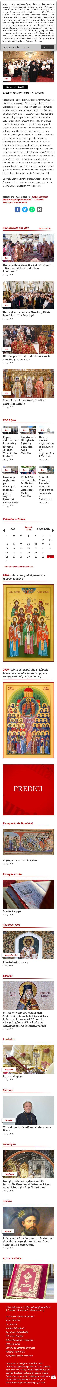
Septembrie (43, 529)
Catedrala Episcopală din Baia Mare (23, 201)
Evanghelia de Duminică (18, 823)
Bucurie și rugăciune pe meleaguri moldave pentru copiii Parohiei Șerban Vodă (10, 490)
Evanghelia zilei (12, 874)
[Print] (39, 209)
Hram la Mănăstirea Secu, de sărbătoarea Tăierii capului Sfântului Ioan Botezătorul (28, 268)
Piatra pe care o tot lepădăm (20, 860)
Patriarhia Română (15, 1336)
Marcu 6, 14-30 (12, 911)
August (28, 528)
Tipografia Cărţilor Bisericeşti (19, 1355)
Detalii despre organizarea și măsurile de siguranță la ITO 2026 (46, 447)
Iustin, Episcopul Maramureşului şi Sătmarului (25, 198)
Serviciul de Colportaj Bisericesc (20, 1347)
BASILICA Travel (13, 1343)
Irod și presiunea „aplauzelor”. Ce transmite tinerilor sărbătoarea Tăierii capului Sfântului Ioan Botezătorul (27, 1184)
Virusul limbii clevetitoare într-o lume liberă (27, 1129)
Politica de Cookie (11, 47)
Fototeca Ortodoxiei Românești (20, 1316)
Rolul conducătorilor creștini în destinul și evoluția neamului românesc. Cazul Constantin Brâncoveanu (28, 1242)
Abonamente (36, 1310)
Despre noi (22, 1310)
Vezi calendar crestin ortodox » (18, 566)
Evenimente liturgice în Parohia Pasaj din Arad (28, 444)
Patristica (8, 1039)
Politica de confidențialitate (38, 1307)
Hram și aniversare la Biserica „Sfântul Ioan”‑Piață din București (27, 314)
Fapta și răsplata (13, 1076)
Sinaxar (8, 975)
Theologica (9, 1144)
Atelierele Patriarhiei (15, 1351)
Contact (11, 1310)
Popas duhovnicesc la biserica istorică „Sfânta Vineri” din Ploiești (10, 447)
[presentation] (3, 529)
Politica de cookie (14, 1307)
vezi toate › (45, 228)
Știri (6, 78)
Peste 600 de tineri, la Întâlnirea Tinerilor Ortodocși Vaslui (28, 485)
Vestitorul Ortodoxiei (15, 1328)
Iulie (12, 529)
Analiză (7, 1201)
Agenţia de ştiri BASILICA (17, 1332)
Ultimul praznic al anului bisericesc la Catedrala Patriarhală (26, 358)
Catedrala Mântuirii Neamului (20, 1340)
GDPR (26, 47)
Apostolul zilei (11, 925)
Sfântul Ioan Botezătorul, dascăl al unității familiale (24, 402)
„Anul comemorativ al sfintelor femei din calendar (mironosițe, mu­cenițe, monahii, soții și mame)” (26, 673)
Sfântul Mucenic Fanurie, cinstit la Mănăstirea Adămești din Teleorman (46, 488)
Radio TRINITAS (13, 1320)
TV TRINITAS (11, 1324)
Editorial (8, 1090)
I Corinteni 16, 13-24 (15, 962)
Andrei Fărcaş (22, 92)
